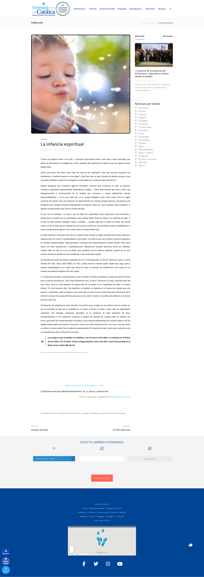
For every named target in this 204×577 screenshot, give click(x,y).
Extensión (150, 9)
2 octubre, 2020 (47, 150)
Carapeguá (142, 120)
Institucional (79, 9)
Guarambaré (143, 136)
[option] (154, 67)
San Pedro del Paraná (147, 159)
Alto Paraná (143, 108)
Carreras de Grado (107, 9)
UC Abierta (91, 512)
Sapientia (122, 512)
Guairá (141, 133)
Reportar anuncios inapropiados (80, 385)
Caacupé (142, 114)
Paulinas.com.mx (122, 396)
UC (41, 150)
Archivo (85, 508)
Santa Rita (142, 162)
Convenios (113, 512)
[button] (190, 545)
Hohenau (142, 143)
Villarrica (141, 165)
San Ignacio (143, 156)
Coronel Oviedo (144, 127)
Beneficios (5, 553)
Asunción (142, 111)
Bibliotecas (82, 512)
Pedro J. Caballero (145, 152)
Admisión (105, 504)
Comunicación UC (140, 80)
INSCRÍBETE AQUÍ (102, 478)
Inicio (144, 23)
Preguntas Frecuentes (114, 508)
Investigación (135, 9)
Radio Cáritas (6, 562)
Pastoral (92, 9)
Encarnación (143, 130)
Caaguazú (142, 117)
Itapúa (141, 146)
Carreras (92, 516)
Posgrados (122, 9)
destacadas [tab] (168, 36)
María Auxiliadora (145, 149)
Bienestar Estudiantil (97, 508)
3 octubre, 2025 (150, 80)
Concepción (143, 124)
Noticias (162, 9)
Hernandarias (144, 140)
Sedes (96, 520)
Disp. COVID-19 (105, 520)
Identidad (151, 23)
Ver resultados (149, 459)
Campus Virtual (103, 512)
